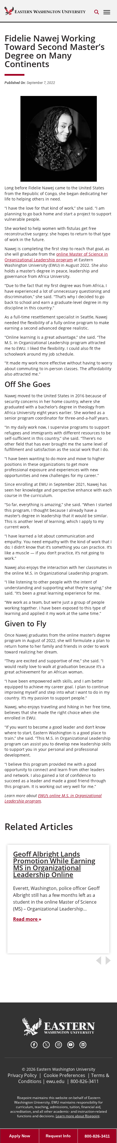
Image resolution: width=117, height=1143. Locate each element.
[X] (46, 1044)
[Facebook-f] (34, 1044)
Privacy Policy (22, 1075)
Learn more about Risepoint (77, 1116)
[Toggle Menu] (106, 12)
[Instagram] (58, 1044)
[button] (97, 12)
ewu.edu (55, 1081)
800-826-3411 (84, 1081)
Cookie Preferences (64, 1075)
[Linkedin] (83, 1044)
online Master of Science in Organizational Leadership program (56, 256)
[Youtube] (70, 1044)
